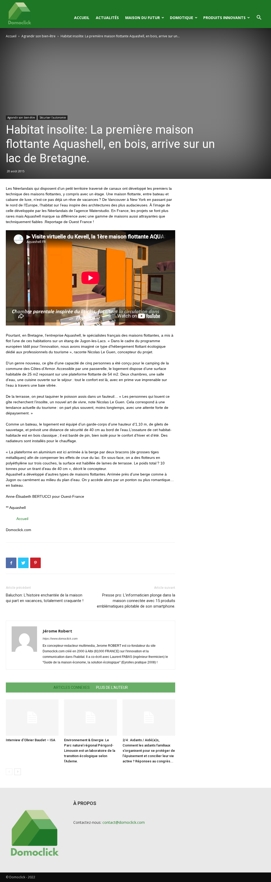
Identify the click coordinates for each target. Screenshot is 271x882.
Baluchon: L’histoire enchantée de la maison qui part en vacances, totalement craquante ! (44, 598)
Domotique (181, 17)
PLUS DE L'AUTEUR (112, 687)
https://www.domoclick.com (60, 638)
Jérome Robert (57, 631)
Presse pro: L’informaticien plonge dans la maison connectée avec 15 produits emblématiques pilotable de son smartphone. (136, 601)
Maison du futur (142, 17)
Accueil (81, 17)
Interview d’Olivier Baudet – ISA (30, 740)
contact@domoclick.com (123, 822)
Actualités (107, 17)
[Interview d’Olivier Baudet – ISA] (32, 717)
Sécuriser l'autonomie (52, 117)
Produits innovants (224, 17)
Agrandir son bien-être (38, 36)
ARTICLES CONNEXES (71, 687)
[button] (258, 18)
